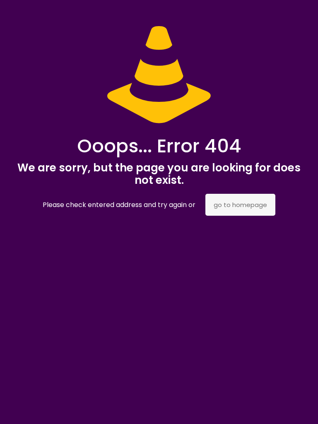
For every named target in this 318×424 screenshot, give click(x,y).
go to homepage (240, 204)
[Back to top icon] (278, 407)
